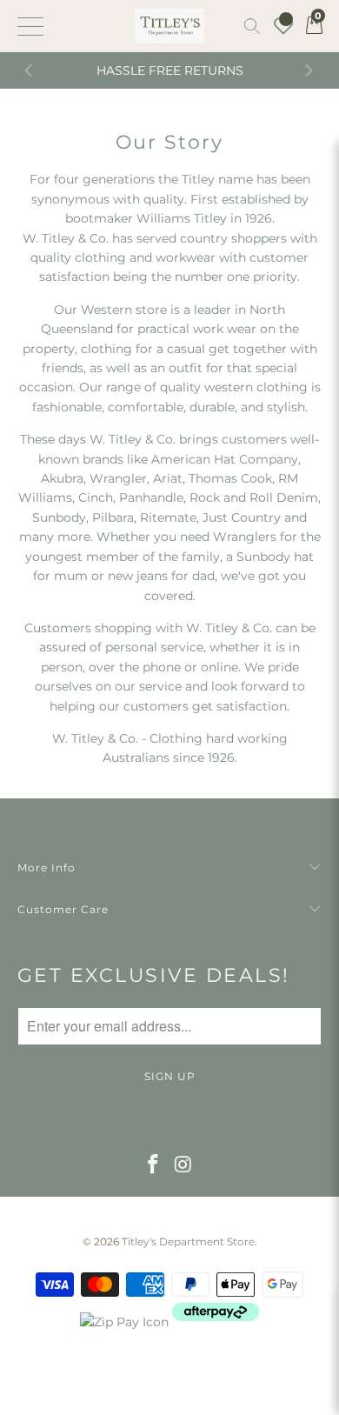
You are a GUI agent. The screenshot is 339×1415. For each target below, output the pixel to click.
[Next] (308, 70)
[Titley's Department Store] (170, 26)
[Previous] (30, 70)
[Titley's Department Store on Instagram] (184, 1165)
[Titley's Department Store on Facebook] (154, 1165)
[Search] (252, 26)
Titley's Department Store (188, 1241)
